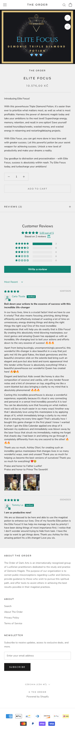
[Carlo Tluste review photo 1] (12, 482)
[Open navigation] (5, 4)
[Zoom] (68, 18)
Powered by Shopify (38, 696)
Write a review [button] (37, 269)
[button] (22, 243)
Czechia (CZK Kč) (36, 684)
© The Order (37, 692)
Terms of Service (13, 623)
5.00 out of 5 (47, 233)
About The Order (13, 612)
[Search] (64, 4)
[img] (11, 291)
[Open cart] (70, 4)
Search (8, 606)
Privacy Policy (11, 617)
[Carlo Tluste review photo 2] (31, 482)
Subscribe (17, 667)
